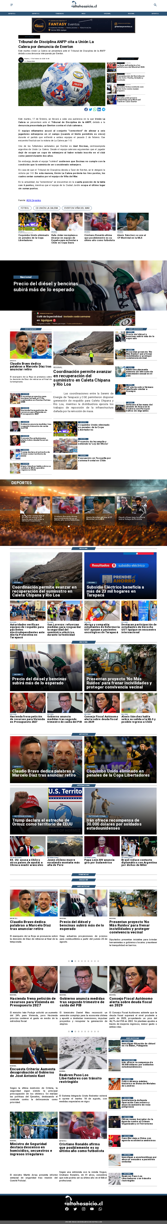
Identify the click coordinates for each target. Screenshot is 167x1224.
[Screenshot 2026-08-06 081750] (65, 620)
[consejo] (15, 440)
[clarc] (111, 99)
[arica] (120, 407)
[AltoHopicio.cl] (11, 6)
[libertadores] (115, 1179)
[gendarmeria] (115, 1103)
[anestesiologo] (115, 1160)
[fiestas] (15, 398)
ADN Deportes (33, 200)
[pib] (15, 426)
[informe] (34, 1138)
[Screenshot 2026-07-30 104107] (139, 620)
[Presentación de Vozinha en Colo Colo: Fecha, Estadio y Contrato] (111, 78)
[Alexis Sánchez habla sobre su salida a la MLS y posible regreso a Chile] (15, 468)
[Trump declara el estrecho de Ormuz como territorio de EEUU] (15, 454)
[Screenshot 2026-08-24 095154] (83, 364)
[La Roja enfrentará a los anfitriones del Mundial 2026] (111, 67)
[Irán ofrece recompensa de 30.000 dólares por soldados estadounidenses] (115, 1065)
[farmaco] (120, 389)
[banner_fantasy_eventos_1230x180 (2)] (83, 325)
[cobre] (115, 1084)
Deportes (27, 498)
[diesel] (120, 336)
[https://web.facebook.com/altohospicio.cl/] (67, 1210)
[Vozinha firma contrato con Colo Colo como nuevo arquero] (111, 89)
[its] (120, 371)
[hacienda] (15, 412)
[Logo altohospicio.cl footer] (82, 1205)
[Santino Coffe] (83, 32)
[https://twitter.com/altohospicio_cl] (75, 1210)
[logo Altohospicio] (84, 8)
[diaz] (31, 358)
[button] (25, 208)
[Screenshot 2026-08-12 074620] (27, 620)
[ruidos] (120, 354)
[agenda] (115, 1122)
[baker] (115, 1046)
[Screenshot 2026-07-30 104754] (102, 620)
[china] (115, 1141)
